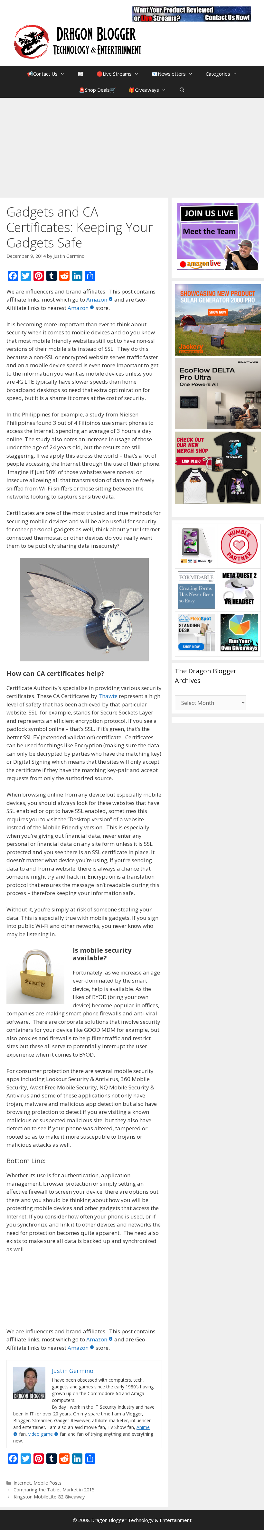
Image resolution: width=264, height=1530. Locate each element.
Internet (22, 1483)
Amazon (96, 299)
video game (40, 1434)
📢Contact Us (42, 73)
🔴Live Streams (114, 73)
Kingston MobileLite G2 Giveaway (49, 1497)
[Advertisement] (132, 146)
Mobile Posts (47, 1483)
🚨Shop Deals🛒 (97, 90)
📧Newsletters (169, 73)
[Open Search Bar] (182, 90)
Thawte (108, 696)
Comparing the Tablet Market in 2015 (54, 1490)
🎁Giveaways (144, 90)
